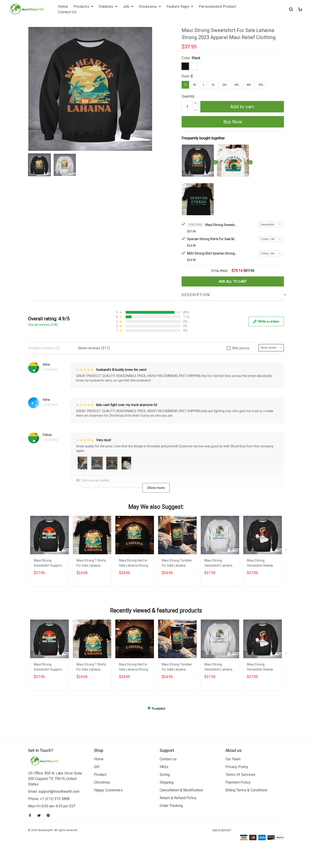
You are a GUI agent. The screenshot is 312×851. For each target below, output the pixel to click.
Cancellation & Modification (181, 790)
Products (81, 6)
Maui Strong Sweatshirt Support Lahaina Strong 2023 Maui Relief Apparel (49, 563)
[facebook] (31, 815)
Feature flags (178, 6)
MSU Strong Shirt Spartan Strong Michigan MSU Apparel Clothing (212, 253)
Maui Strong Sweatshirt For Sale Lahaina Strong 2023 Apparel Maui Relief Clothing (221, 225)
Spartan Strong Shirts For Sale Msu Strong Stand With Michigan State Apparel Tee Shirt (212, 239)
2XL (224, 84)
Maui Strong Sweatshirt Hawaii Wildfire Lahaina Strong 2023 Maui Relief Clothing (260, 563)
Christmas (102, 782)
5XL (261, 84)
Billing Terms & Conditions (246, 790)
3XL (236, 84)
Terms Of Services (240, 774)
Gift (97, 767)
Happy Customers (108, 790)
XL (213, 84)
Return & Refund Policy (178, 798)
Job (126, 6)
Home (63, 6)
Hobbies (106, 6)
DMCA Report (221, 830)
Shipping (167, 782)
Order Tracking (171, 805)
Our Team (233, 759)
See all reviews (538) (43, 324)
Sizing (165, 774)
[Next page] (286, 550)
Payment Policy (238, 782)
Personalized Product (217, 6)
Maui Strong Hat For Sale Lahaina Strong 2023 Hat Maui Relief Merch (134, 563)
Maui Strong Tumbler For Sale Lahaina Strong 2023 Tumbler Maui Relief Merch (177, 563)
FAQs (164, 767)
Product (100, 774)
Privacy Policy (236, 767)
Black (196, 58)
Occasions (148, 6)
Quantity (188, 96)
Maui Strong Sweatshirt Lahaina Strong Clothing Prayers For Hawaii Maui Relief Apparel (218, 563)
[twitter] (40, 815)
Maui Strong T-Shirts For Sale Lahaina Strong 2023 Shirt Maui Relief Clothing (91, 563)
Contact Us (67, 12)
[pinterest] (49, 815)
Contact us (168, 759)
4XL (248, 84)
